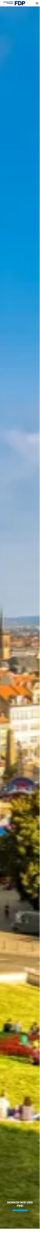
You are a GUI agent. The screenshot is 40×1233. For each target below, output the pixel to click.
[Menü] (37, 3)
